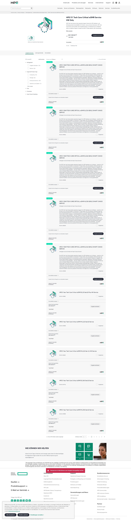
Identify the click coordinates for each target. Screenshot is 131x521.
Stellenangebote (48, 481)
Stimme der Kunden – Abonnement (106, 499)
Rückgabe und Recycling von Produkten (80, 479)
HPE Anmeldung (101, 496)
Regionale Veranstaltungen (77, 501)
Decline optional (23, 515)
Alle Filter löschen (41, 59)
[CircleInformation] (76, 35)
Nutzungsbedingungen (99, 518)
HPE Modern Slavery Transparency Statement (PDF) (52, 492)
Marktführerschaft (48, 498)
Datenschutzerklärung (14, 511)
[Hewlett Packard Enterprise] (14, 2)
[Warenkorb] (113, 2)
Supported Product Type (32, 71)
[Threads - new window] (21, 501)
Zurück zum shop (13, 12)
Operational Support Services (78, 476)
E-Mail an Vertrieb (19, 490)
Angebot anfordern (98, 97)
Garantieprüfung (74, 487)
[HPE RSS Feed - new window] (30, 501)
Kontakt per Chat (74, 45)
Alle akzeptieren (10, 515)
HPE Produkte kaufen (88, 457)
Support (108, 2)
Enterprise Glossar (102, 484)
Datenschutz (89, 518)
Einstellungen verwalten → (37, 515)
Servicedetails (68, 42)
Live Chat (79, 449)
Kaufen (14, 482)
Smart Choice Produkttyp (32, 94)
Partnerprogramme (102, 512)
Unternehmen (99, 2)
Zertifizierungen (101, 506)
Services (90, 2)
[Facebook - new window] (24, 501)
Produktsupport (88, 449)
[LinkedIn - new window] (12, 501)
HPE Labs (46, 487)
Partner (99, 504)
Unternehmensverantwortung (51, 484)
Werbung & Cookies (110, 518)
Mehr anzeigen (69, 30)
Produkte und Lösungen (79, 2)
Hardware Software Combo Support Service (40, 12)
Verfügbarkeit (30, 62)
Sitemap (118, 518)
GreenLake (66, 2)
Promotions (29, 91)
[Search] (31, 8)
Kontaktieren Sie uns (102, 476)
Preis (28, 88)
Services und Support (21, 12)
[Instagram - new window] (18, 501)
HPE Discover (73, 498)
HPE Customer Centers (103, 493)
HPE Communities (102, 490)
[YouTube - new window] (27, 501)
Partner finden (100, 509)
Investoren (46, 496)
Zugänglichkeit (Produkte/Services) (53, 479)
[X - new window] (15, 501)
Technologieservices (29, 12)
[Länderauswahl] (116, 2)
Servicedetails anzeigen (53, 93)
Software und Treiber (75, 484)
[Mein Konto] (119, 2)
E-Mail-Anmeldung (102, 481)
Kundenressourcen (103, 473)
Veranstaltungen (74, 495)
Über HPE (46, 476)
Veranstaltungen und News (79, 492)
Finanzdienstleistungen (103, 487)
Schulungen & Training (103, 479)
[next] (104, 437)
